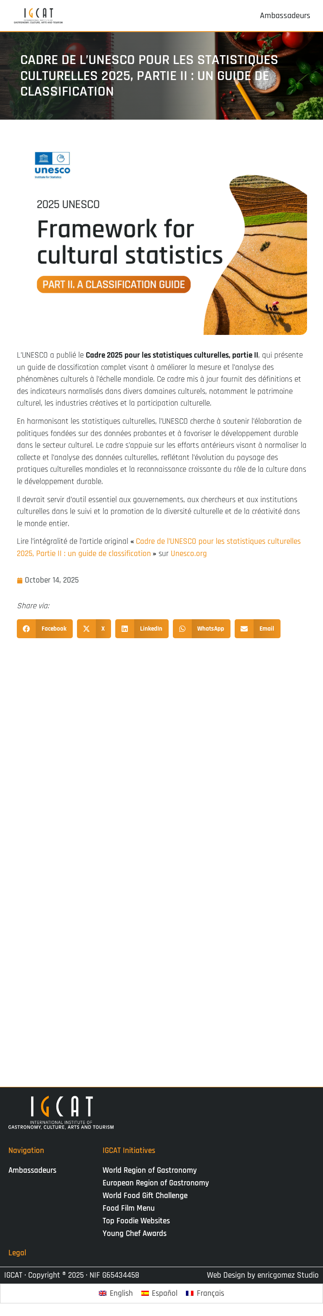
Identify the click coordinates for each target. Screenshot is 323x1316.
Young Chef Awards (135, 1233)
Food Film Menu (129, 1208)
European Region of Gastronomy (156, 1183)
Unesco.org (189, 553)
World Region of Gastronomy (150, 1170)
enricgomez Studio (288, 1275)
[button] (45, 628)
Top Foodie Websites (136, 1221)
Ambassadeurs (32, 1170)
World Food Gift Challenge (145, 1195)
